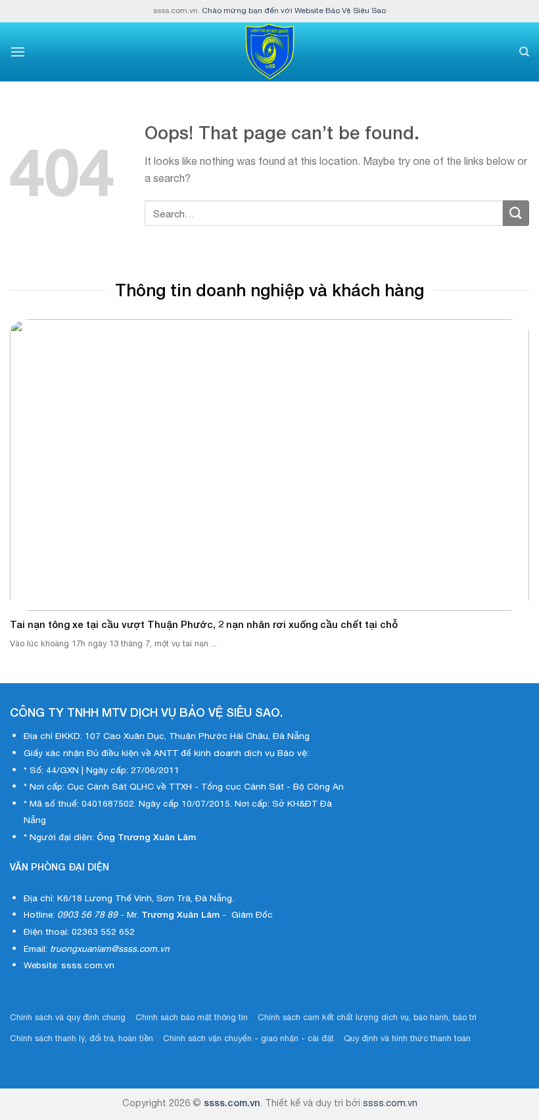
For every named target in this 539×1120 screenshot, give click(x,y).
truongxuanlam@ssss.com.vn (110, 948)
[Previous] (27, 464)
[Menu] (18, 51)
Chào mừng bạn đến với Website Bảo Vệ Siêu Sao (294, 10)
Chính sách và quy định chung (68, 1017)
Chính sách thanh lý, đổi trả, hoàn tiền (81, 1038)
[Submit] (516, 213)
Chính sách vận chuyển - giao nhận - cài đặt (248, 1038)
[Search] (524, 51)
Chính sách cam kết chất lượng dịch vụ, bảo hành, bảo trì (367, 1017)
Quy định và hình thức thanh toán (407, 1038)
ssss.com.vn (232, 1102)
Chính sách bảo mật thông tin (191, 1017)
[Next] (511, 464)
